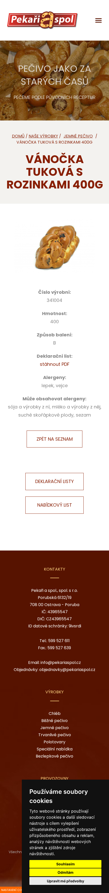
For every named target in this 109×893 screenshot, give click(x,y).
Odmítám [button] (66, 872)
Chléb (55, 713)
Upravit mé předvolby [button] (65, 881)
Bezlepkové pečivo (54, 756)
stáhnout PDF (54, 364)
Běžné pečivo (54, 721)
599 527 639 (59, 648)
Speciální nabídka (54, 749)
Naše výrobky (43, 136)
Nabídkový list (54, 505)
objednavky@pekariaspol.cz (67, 670)
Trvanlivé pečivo (54, 735)
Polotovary (54, 742)
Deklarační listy (19, 86)
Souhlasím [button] (65, 864)
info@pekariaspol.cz (61, 662)
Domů (18, 136)
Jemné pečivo (54, 728)
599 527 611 (59, 641)
